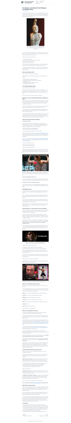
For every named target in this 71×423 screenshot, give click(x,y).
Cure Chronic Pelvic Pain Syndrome (29, 2)
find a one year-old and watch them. (41, 133)
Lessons (37, 1)
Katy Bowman (35, 138)
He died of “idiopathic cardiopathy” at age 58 (40, 322)
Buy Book (41, 2)
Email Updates (42, 1)
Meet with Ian (38, 3)
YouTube (37, 2)
